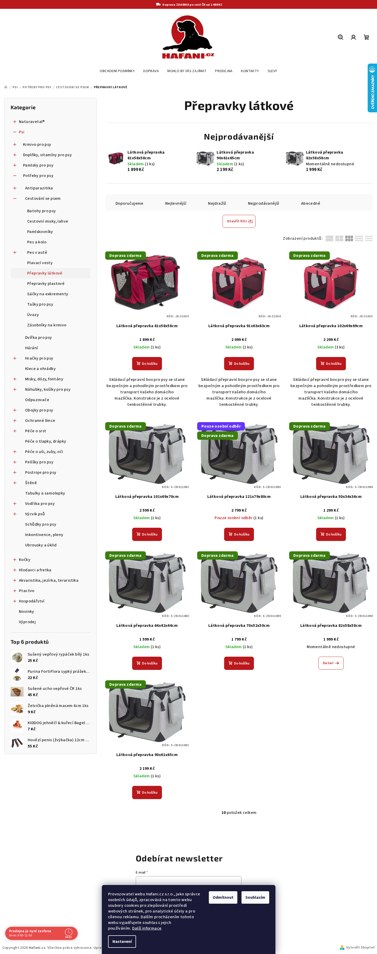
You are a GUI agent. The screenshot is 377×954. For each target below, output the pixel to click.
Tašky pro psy (40, 304)
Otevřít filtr (237, 221)
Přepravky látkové (44, 273)
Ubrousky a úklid (40, 545)
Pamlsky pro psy (38, 165)
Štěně (31, 483)
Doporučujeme (130, 203)
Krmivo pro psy (37, 144)
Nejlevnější (175, 203)
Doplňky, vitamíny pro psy (47, 155)
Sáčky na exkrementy (47, 294)
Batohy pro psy (41, 211)
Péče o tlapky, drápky (45, 441)
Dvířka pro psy (38, 337)
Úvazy (33, 315)
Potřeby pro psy (38, 176)
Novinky (26, 611)
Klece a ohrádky (40, 369)
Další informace (146, 928)
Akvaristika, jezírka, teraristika (49, 580)
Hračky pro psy (39, 358)
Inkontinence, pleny (44, 535)
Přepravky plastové (46, 283)
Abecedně (310, 203)
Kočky (24, 559)
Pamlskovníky (40, 232)
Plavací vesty (40, 263)
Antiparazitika (39, 188)
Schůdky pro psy (40, 524)
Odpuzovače (37, 400)
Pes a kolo (36, 242)
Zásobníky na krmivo (47, 325)
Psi (21, 132)
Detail (328, 663)
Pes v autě (37, 252)
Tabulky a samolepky (45, 493)
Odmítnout (223, 897)
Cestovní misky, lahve (47, 221)
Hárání (31, 348)
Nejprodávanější (263, 203)
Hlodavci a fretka (35, 570)
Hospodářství (32, 601)
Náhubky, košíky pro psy (47, 389)
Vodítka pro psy (40, 503)
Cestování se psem (43, 198)
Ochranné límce (40, 420)
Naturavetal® (32, 122)
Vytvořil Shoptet (360, 947)
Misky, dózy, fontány (44, 379)
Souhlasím (255, 897)
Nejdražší (217, 203)
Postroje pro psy (40, 472)
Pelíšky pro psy (39, 462)
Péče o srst (35, 431)
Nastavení (122, 941)
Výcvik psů (35, 514)
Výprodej (27, 622)
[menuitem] (117, 71)
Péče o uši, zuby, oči (44, 452)
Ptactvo (26, 591)
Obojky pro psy (39, 410)
